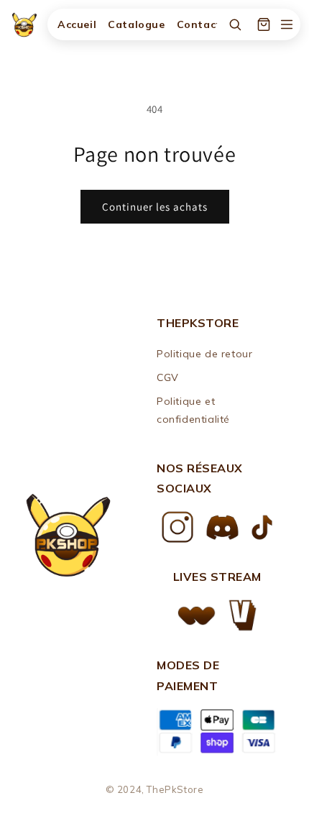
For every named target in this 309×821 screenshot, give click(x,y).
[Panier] (263, 24)
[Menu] (287, 24)
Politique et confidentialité (193, 410)
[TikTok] (262, 527)
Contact (199, 24)
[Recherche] (235, 24)
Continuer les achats (155, 207)
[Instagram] (177, 526)
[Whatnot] (196, 615)
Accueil (76, 24)
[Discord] (222, 527)
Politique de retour (204, 353)
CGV (168, 377)
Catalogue (136, 24)
